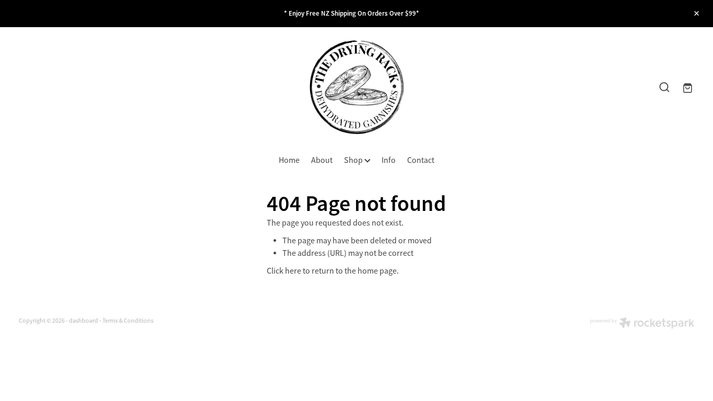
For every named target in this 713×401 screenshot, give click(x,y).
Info (389, 160)
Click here (284, 271)
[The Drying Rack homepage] (356, 87)
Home (289, 160)
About (321, 160)
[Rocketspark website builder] (642, 324)
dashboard (83, 320)
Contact (420, 160)
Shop (354, 160)
